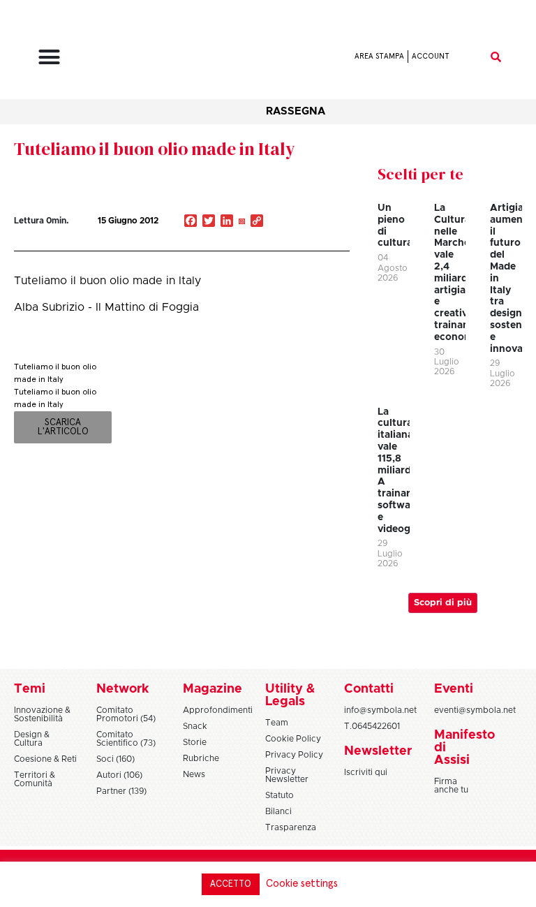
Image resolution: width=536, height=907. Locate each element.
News (194, 774)
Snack (195, 726)
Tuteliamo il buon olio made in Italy (154, 149)
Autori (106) (119, 775)
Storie (195, 742)
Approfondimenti (218, 710)
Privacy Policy (294, 755)
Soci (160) (115, 759)
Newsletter (378, 751)
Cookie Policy (293, 739)
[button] (49, 56)
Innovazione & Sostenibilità (42, 714)
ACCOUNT (430, 56)
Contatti (369, 689)
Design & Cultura (32, 738)
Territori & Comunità (34, 779)
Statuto (279, 795)
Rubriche (201, 758)
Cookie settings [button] (302, 883)
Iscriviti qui (365, 772)
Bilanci (278, 811)
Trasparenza (290, 827)
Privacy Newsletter (286, 775)
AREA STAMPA (379, 56)
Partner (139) (121, 791)
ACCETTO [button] (230, 884)
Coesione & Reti (45, 759)
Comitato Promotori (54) (126, 714)
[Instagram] (241, 222)
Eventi (453, 689)
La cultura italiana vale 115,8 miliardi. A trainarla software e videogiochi (406, 470)
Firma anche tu (451, 785)
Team (276, 722)
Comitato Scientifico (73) (126, 738)
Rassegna (295, 111)
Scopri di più (443, 602)
